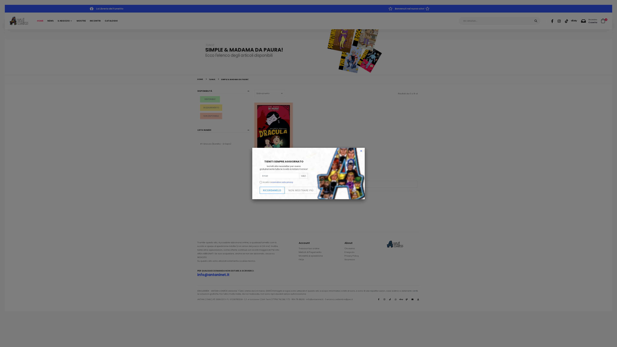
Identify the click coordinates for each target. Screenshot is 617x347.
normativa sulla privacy (282, 182)
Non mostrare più (300, 190)
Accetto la (278, 182)
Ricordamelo (272, 190)
